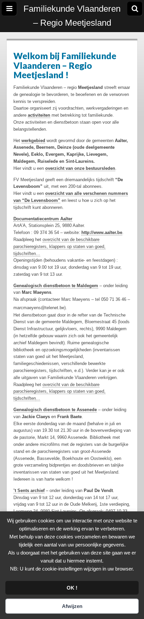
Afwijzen (72, 606)
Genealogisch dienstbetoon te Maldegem (55, 285)
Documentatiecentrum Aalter (42, 218)
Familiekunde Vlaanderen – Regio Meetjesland (72, 16)
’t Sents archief (29, 490)
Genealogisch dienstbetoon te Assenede (55, 409)
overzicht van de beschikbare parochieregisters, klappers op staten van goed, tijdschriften (59, 391)
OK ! (72, 588)
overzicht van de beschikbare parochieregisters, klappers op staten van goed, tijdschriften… (59, 246)
